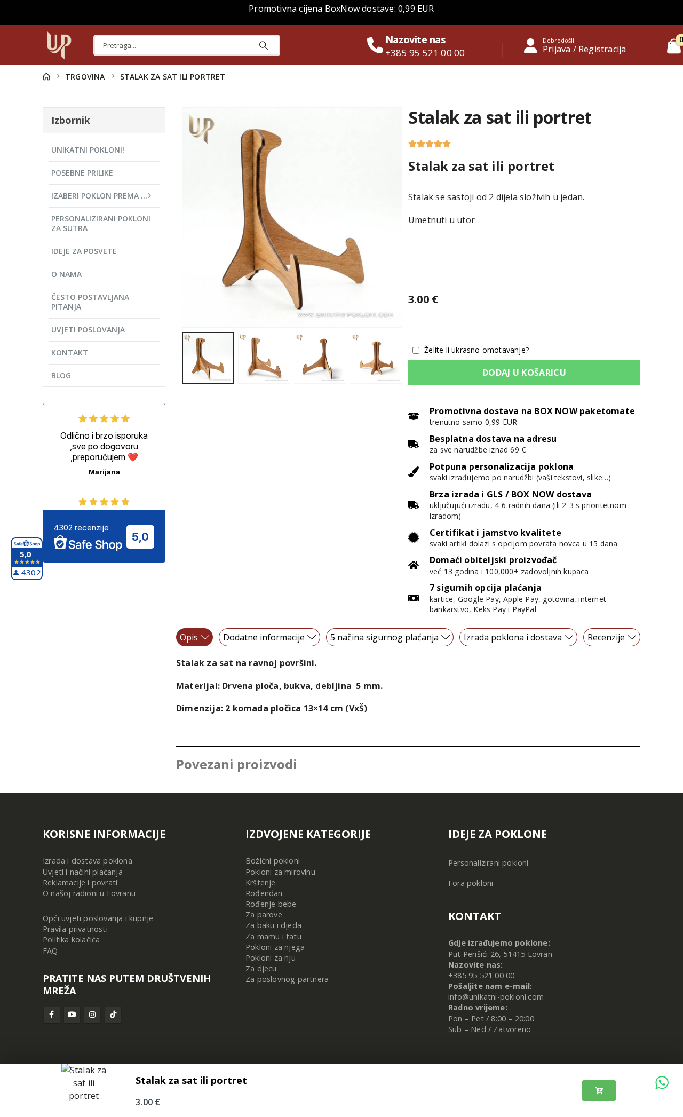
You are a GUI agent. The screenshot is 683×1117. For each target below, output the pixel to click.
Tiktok (113, 1015)
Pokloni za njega (275, 947)
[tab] (194, 637)
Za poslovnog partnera (287, 979)
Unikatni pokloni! (87, 150)
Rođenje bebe (270, 904)
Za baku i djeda (273, 925)
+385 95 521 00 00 (481, 975)
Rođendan (264, 893)
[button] (184, 217)
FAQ (50, 951)
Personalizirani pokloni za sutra (100, 223)
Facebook (52, 1015)
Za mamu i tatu (273, 936)
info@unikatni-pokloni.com (496, 997)
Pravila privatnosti (75, 929)
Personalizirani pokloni (488, 863)
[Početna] (46, 77)
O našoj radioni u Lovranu (89, 893)
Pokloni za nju (270, 958)
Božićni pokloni (272, 860)
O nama (66, 274)
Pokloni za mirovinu (280, 872)
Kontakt (69, 352)
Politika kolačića (71, 939)
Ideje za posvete (84, 251)
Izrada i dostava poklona (87, 860)
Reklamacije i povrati (80, 882)
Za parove (263, 914)
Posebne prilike (82, 173)
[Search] (264, 45)
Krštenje (260, 882)
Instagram (92, 1015)
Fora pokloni (470, 883)
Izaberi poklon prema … (99, 196)
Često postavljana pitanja (90, 302)
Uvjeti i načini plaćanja (83, 872)
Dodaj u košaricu (524, 372)
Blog (61, 375)
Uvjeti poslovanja (88, 329)
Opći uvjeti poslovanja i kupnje (98, 918)
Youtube (72, 1015)
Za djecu (261, 968)
